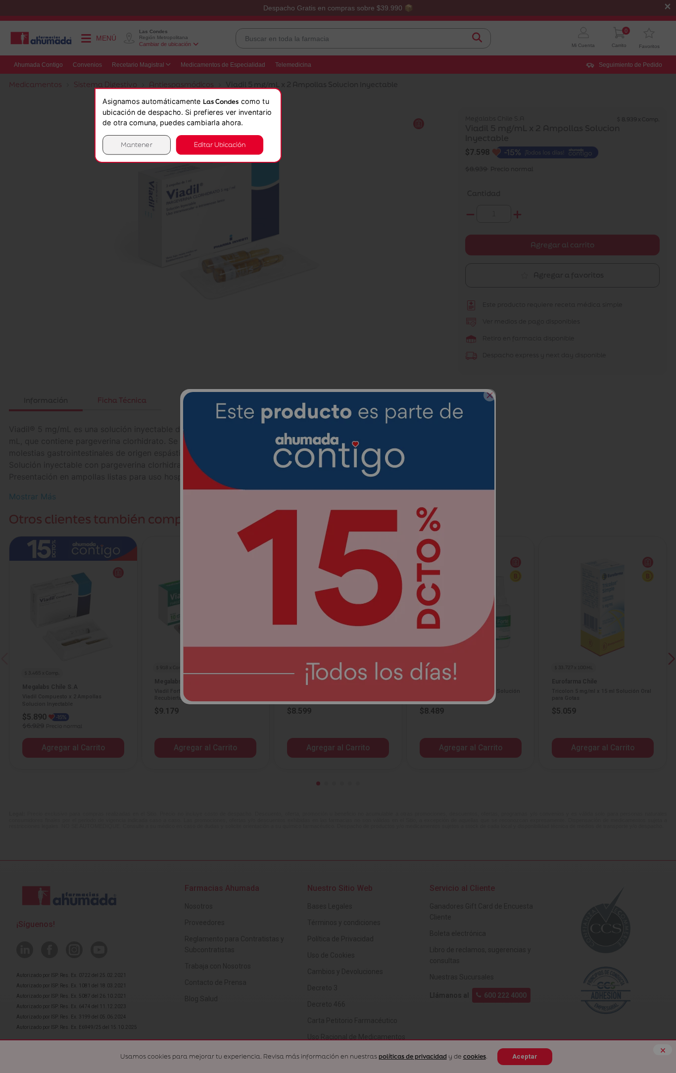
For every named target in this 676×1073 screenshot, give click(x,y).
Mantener (136, 145)
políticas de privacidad (413, 1056)
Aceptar (524, 1056)
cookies (474, 1056)
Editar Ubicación (219, 145)
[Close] (489, 395)
